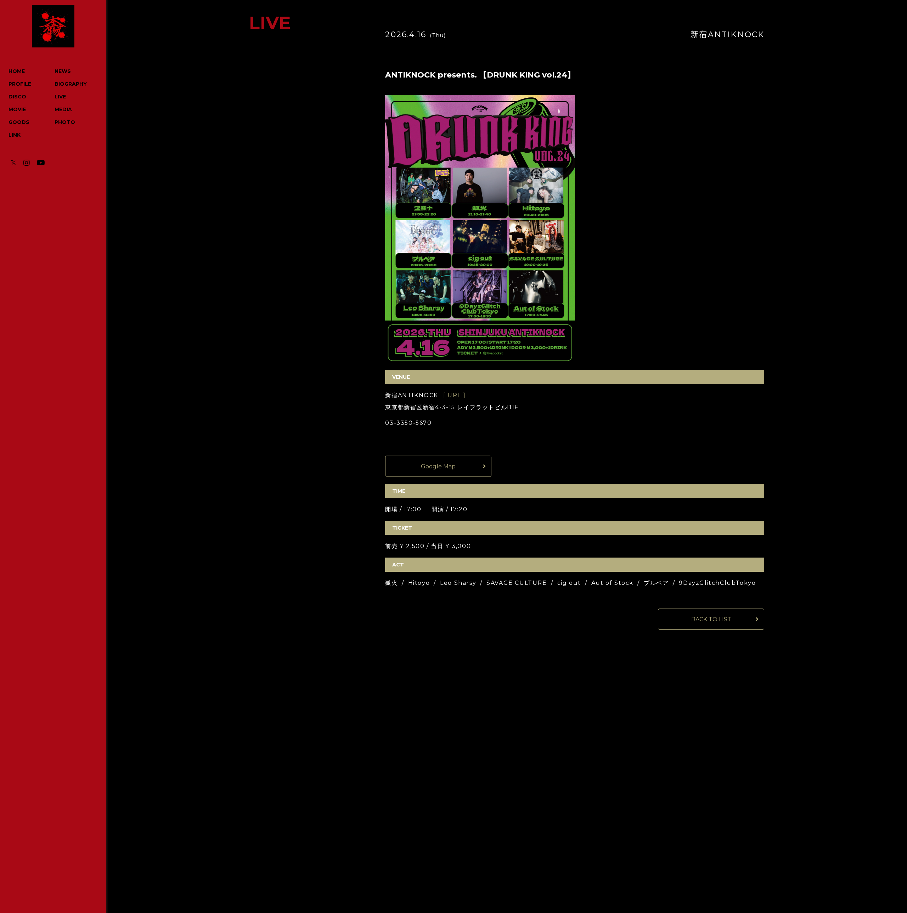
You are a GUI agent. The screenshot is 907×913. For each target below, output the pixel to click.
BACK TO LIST (711, 619)
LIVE (60, 96)
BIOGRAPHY (71, 84)
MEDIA (63, 109)
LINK (15, 135)
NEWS (63, 71)
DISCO (17, 96)
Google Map (438, 466)
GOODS (19, 122)
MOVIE (17, 109)
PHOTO (65, 122)
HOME (17, 71)
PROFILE (20, 84)
